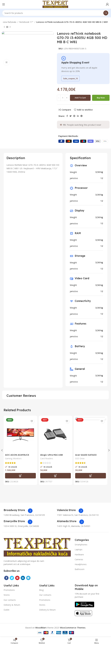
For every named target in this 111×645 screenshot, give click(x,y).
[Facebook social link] (67, 116)
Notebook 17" (26, 21)
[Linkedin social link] (78, 116)
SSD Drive (80, 458)
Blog (41, 590)
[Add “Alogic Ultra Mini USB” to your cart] (55, 475)
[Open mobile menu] (4, 4)
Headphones (81, 564)
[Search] (105, 13)
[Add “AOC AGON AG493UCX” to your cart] (20, 475)
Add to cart (80, 97)
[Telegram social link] (81, 116)
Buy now (101, 97)
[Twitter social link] (70, 116)
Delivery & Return (12, 604)
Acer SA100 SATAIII (86, 454)
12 (101, 178)
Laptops (78, 549)
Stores (7, 595)
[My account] (107, 4)
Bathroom (79, 569)
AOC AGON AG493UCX (17, 454)
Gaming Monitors (13, 458)
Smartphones (81, 544)
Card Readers (46, 458)
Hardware (79, 554)
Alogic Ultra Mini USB (51, 454)
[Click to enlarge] (6, 62)
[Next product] (10, 27)
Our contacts (10, 600)
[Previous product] (4, 27)
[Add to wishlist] (31, 421)
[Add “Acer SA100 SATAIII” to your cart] (90, 475)
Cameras (79, 559)
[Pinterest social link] (74, 116)
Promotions (9, 590)
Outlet (6, 609)
